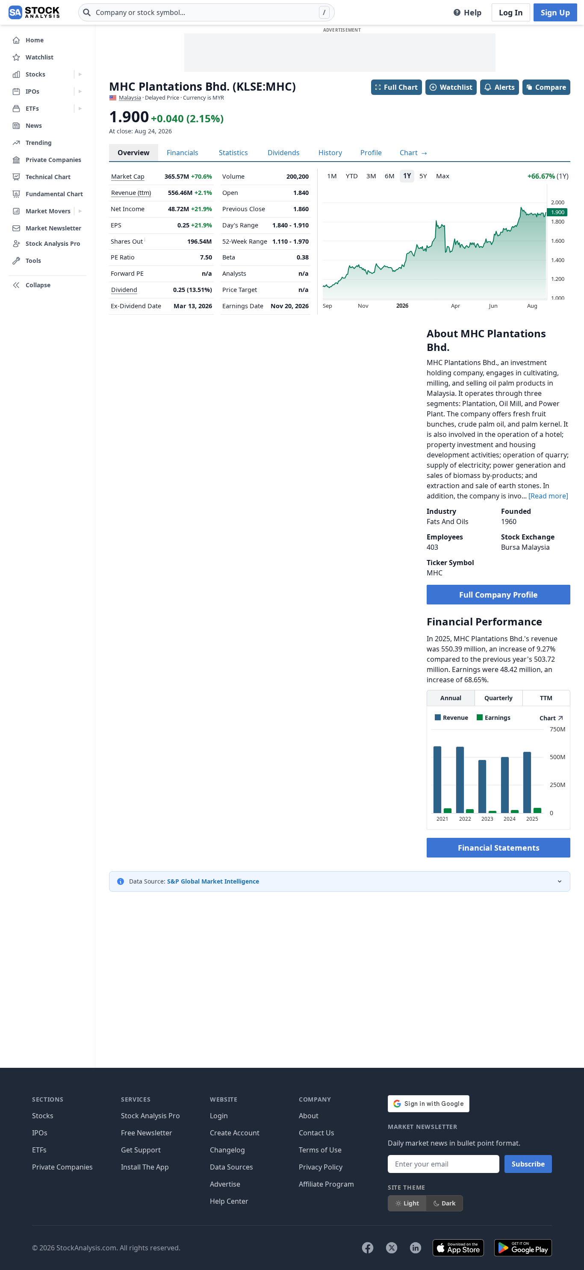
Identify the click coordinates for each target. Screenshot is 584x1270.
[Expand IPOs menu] (80, 91)
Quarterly (498, 698)
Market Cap (128, 176)
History (330, 152)
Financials (182, 152)
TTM (546, 698)
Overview (134, 152)
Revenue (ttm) (131, 193)
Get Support (141, 1150)
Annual (450, 698)
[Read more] (548, 496)
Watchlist (456, 87)
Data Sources (231, 1167)
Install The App (145, 1167)
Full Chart (401, 87)
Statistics (233, 152)
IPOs (39, 1132)
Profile (371, 152)
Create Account (235, 1132)
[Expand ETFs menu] (80, 108)
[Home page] (34, 12)
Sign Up (555, 12)
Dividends (284, 152)
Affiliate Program (326, 1184)
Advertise (225, 1184)
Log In (511, 12)
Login (219, 1115)
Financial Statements (499, 848)
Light (411, 1203)
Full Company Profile (498, 594)
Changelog (227, 1150)
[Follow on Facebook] (368, 1248)
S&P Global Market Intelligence (213, 881)
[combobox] (206, 12)
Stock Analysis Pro (150, 1115)
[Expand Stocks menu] (80, 74)
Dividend (124, 290)
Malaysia (130, 97)
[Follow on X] (391, 1248)
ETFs (39, 1150)
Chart (409, 152)
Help (472, 12)
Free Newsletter (146, 1132)
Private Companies (62, 1167)
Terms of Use (320, 1150)
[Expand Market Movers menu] (80, 211)
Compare (550, 87)
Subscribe (528, 1164)
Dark (449, 1203)
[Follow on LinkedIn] (415, 1248)
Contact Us (316, 1132)
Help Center (229, 1201)
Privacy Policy (320, 1167)
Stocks (42, 1115)
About (309, 1115)
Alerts (505, 87)
